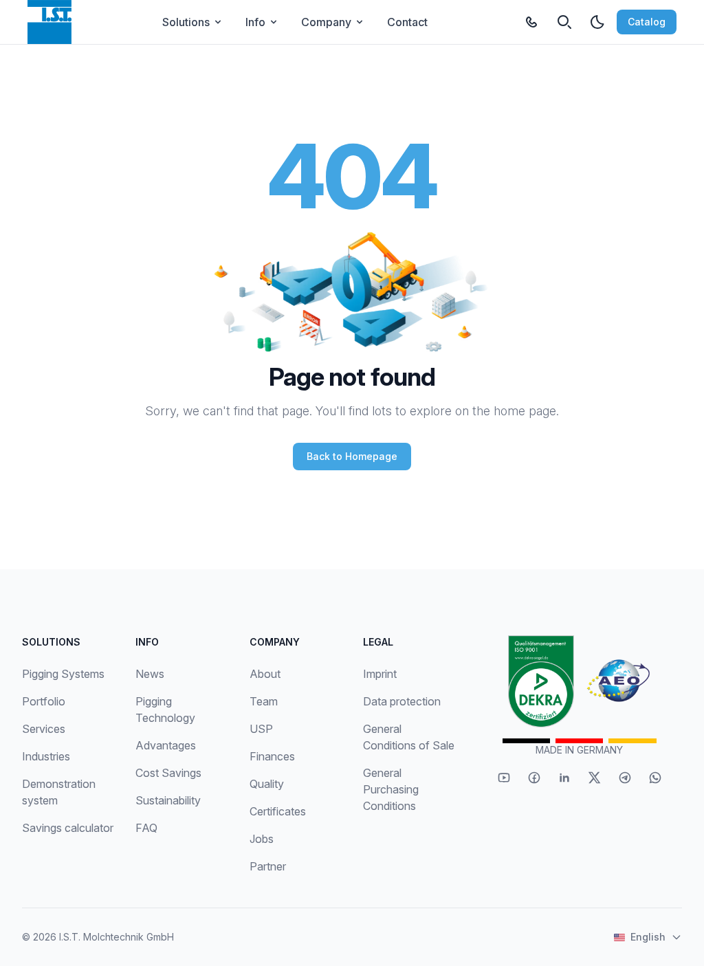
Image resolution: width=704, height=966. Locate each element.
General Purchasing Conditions (391, 789)
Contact (407, 22)
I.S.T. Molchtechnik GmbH (116, 937)
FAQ (146, 828)
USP (261, 729)
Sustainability (168, 800)
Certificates (278, 811)
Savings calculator (67, 828)
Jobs (262, 839)
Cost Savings (168, 773)
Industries (46, 756)
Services (43, 729)
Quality (267, 784)
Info (255, 22)
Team (264, 701)
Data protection (402, 701)
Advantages (165, 745)
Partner (268, 866)
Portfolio (43, 701)
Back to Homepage (352, 456)
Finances (272, 756)
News (149, 674)
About (265, 674)
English (648, 937)
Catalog (647, 22)
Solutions (186, 22)
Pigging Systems (63, 674)
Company (326, 22)
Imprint (380, 674)
